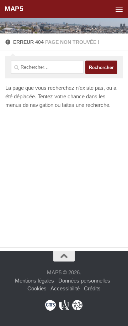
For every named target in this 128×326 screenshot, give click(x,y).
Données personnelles (84, 281)
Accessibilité (65, 288)
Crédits (92, 288)
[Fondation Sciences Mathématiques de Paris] (77, 305)
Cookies (37, 288)
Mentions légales (34, 281)
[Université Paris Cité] (64, 305)
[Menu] (119, 9)
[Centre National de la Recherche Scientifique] (50, 305)
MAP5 (14, 8)
